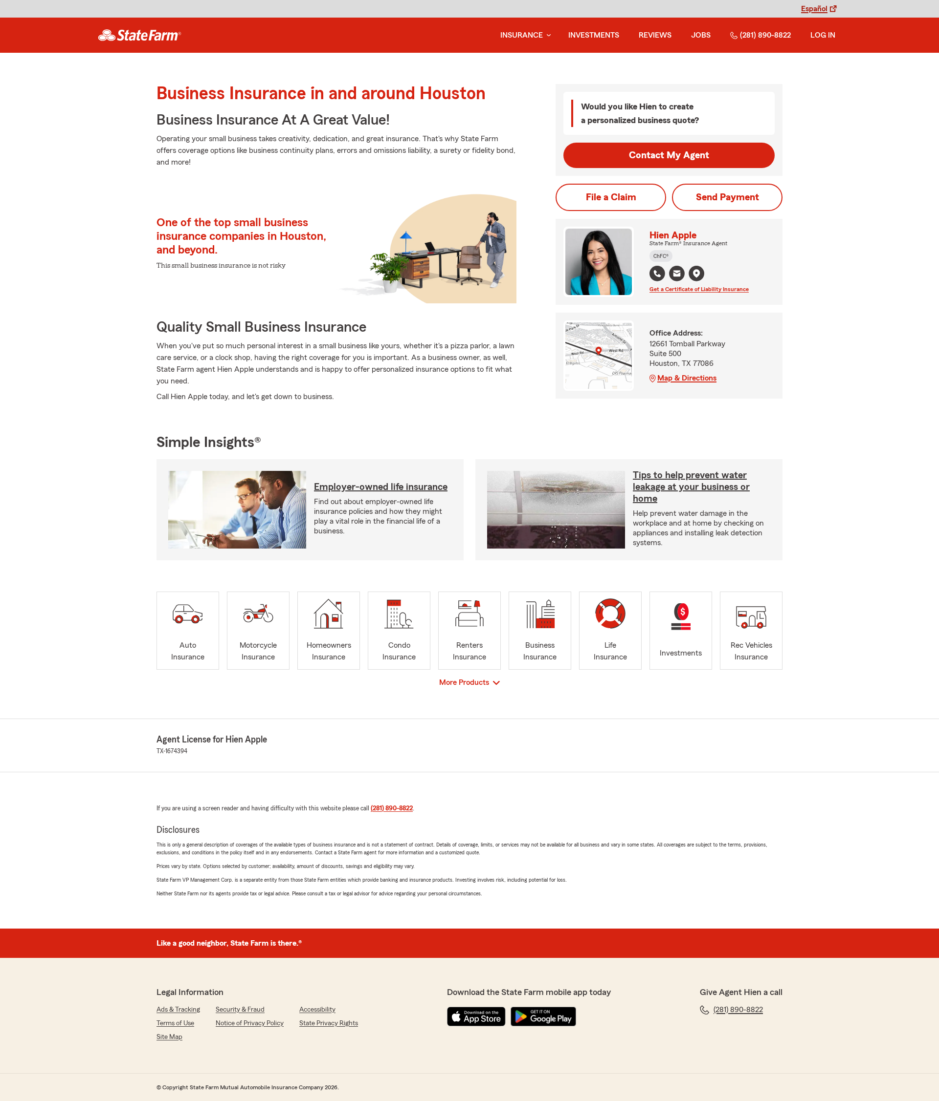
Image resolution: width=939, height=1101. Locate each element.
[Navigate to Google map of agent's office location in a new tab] (696, 273)
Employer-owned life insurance (380, 487)
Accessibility (317, 1009)
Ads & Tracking (178, 1009)
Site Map (169, 1037)
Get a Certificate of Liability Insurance (699, 289)
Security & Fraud (240, 1009)
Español (814, 9)
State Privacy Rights (328, 1023)
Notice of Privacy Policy (250, 1023)
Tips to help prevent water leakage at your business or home (691, 487)
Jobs (701, 35)
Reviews (655, 35)
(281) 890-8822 (765, 35)
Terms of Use (175, 1023)
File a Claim (611, 197)
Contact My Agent (669, 155)
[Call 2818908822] (657, 273)
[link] (139, 35)
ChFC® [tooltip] (661, 256)
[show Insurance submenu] (547, 35)
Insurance (521, 35)
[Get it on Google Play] (543, 1016)
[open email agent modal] (677, 275)
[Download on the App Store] (476, 1016)
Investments (593, 35)
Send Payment (727, 197)
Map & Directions (686, 378)
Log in (822, 35)
